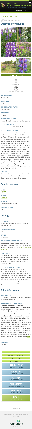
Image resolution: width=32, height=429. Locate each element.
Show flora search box (9, 16)
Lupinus (3, 192)
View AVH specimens (15, 391)
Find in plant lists (16, 361)
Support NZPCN (16, 398)
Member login (20, 10)
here (28, 336)
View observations (16, 366)
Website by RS (16, 416)
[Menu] (30, 1)
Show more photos (16, 75)
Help (9, 342)
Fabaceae (4, 198)
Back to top (16, 408)
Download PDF (16, 352)
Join (29, 10)
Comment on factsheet (16, 355)
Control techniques (16, 385)
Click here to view (16, 372)
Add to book (16, 358)
